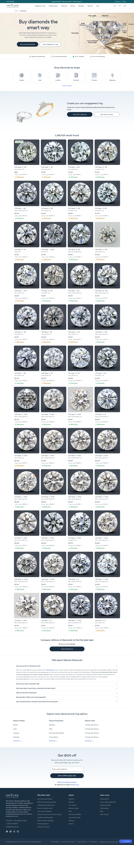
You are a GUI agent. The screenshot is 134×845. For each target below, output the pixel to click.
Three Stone (53, 737)
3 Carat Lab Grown (92, 733)
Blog (101, 811)
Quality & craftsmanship (45, 817)
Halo (50, 729)
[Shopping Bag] (125, 6)
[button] (67, 666)
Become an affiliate (75, 814)
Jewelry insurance (43, 827)
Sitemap (71, 820)
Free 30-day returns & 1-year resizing (49, 814)
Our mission (72, 805)
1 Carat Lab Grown (91, 725)
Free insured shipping (44, 811)
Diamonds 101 (104, 799)
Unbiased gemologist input (46, 805)
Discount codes (74, 808)
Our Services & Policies (44, 799)
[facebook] (7, 831)
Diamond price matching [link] (45, 820)
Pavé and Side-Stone (56, 733)
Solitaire (52, 725)
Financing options (43, 824)
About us (71, 799)
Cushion (16, 733)
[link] (10, 1)
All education (104, 808)
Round (15, 725)
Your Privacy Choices (68, 842)
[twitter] (14, 831)
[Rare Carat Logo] (13, 6)
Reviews (71, 802)
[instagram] (18, 831)
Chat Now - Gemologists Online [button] (16, 820)
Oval (14, 729)
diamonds (49, 670)
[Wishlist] (120, 6)
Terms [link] (77, 785)
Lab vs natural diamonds (108, 802)
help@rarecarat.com (12, 827)
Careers (71, 824)
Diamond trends (105, 805)
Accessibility (93, 842)
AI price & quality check (45, 808)
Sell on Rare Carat (74, 817)
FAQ (70, 811)
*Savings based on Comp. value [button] (109, 842)
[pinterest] (10, 831)
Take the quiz (104, 814)
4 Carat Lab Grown (92, 737)
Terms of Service (82, 842)
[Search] (114, 6)
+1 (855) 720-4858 (12, 824)
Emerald (16, 737)
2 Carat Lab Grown (92, 729)
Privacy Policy (55, 842)
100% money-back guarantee (46, 802)
